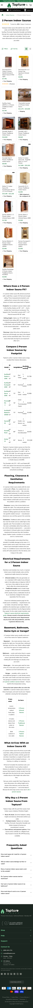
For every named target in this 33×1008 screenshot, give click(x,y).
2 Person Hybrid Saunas (21, 734)
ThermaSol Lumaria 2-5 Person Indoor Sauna (24, 104)
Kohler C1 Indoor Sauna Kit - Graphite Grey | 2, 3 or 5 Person (24, 160)
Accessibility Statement (12, 999)
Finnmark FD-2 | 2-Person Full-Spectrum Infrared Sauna (24, 72)
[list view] (30, 49)
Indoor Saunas (10, 15)
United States (15, 982)
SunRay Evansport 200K (7, 385)
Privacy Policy (6, 997)
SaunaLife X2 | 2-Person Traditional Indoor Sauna (23, 187)
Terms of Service (24, 997)
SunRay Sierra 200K (6, 393)
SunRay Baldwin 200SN (6, 413)
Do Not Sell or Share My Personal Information (16, 1001)
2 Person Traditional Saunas (21, 723)
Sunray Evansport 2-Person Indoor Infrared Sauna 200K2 (24, 243)
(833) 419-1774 (7, 950)
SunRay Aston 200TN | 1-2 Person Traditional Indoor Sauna (8, 105)
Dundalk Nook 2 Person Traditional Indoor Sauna (7, 159)
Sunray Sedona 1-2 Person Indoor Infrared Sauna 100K (8, 216)
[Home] (3, 15)
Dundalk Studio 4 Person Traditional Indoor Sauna (7, 133)
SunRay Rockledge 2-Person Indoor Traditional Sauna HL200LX (7, 272)
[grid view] (26, 49)
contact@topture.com (9, 953)
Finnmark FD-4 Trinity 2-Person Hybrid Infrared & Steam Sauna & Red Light (8, 73)
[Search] (27, 5)
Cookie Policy (14, 997)
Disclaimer (22, 999)
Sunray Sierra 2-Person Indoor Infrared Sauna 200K (24, 216)
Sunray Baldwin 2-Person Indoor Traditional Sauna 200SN (7, 243)
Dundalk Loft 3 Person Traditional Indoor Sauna (23, 133)
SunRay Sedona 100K (6, 376)
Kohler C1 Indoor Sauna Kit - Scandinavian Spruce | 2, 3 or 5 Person (8, 188)
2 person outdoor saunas (12, 682)
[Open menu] (2, 5)
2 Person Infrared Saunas (21, 710)
